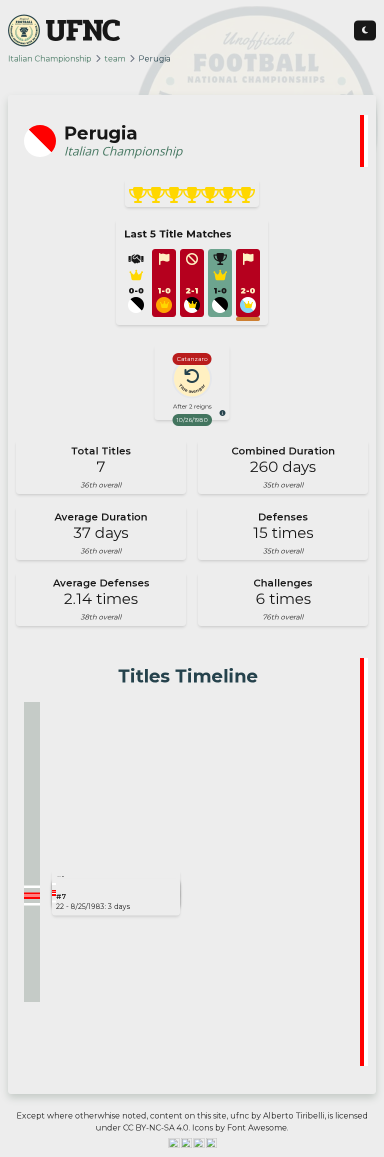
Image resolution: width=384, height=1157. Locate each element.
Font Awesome (257, 1127)
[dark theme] (365, 30)
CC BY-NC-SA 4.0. (156, 1127)
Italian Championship (50, 59)
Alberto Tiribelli (293, 1115)
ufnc (239, 1115)
